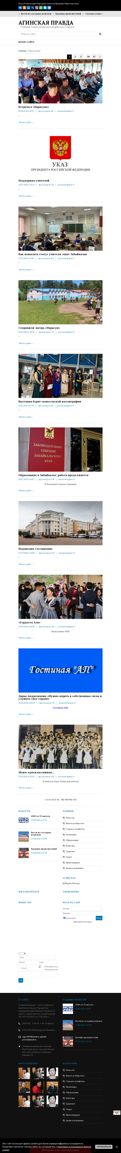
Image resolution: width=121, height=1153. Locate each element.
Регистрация (30, 3)
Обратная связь (71, 3)
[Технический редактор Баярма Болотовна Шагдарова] (24, 1073)
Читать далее (26, 122)
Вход (20, 3)
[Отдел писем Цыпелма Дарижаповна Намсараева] (52, 1073)
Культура (70, 846)
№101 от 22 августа (40, 816)
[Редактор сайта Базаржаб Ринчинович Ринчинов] (24, 1087)
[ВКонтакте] (20, 7)
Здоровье (70, 851)
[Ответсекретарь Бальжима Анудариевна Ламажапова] (38, 1087)
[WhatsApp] (41, 7)
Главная (22, 51)
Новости (70, 818)
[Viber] (37, 7)
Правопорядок (73, 862)
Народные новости (45, 3)
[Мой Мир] (28, 7)
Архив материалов (75, 868)
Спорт (69, 857)
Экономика (71, 834)
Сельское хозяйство (75, 829)
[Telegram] (49, 7)
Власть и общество (75, 823)
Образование (72, 840)
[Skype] (45, 7)
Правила (59, 3)
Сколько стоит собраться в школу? (86, 14)
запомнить (71, 918)
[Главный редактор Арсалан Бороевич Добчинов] (52, 1087)
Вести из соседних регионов (19, 14)
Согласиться (104, 1147)
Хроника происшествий (51, 14)
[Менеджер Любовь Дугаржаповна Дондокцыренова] (38, 1073)
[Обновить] (57, 953)
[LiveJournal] (32, 7)
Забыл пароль (77, 922)
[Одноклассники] (24, 7)
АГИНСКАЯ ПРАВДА (45, 22)
